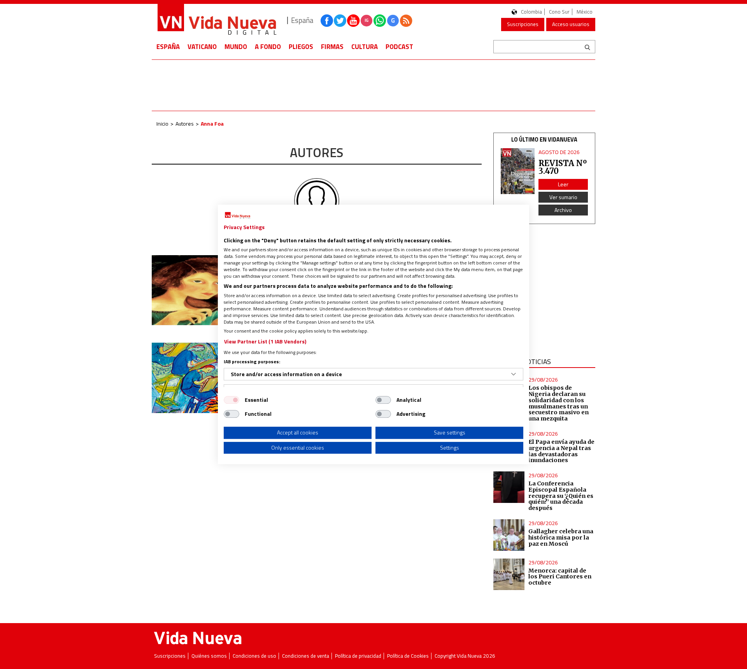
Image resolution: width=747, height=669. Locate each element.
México (585, 12)
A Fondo (268, 47)
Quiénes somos (209, 656)
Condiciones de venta (305, 656)
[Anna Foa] (316, 200)
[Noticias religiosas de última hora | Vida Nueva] (217, 20)
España (168, 47)
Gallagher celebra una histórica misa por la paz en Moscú (560, 537)
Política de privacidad (358, 656)
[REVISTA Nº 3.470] (518, 171)
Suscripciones (522, 24)
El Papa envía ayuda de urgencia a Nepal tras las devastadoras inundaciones (561, 451)
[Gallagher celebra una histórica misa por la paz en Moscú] (509, 535)
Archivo (563, 210)
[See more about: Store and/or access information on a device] (513, 374)
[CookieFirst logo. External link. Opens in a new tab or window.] (237, 215)
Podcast (399, 47)
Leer (563, 184)
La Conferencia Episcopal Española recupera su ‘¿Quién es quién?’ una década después (560, 495)
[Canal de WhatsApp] (380, 20)
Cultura (364, 47)
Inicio (162, 123)
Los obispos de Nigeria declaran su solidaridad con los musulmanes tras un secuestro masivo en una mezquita (558, 403)
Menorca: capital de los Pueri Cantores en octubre (559, 577)
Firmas (332, 47)
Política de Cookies (408, 656)
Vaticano (202, 47)
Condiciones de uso (254, 656)
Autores (184, 123)
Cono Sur (559, 12)
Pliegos (301, 47)
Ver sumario (563, 197)
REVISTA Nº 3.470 (562, 167)
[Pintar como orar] (203, 290)
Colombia (531, 12)
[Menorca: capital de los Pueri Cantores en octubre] (509, 574)
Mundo (235, 47)
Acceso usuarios (570, 24)
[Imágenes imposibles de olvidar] (203, 378)
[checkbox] (231, 400)
